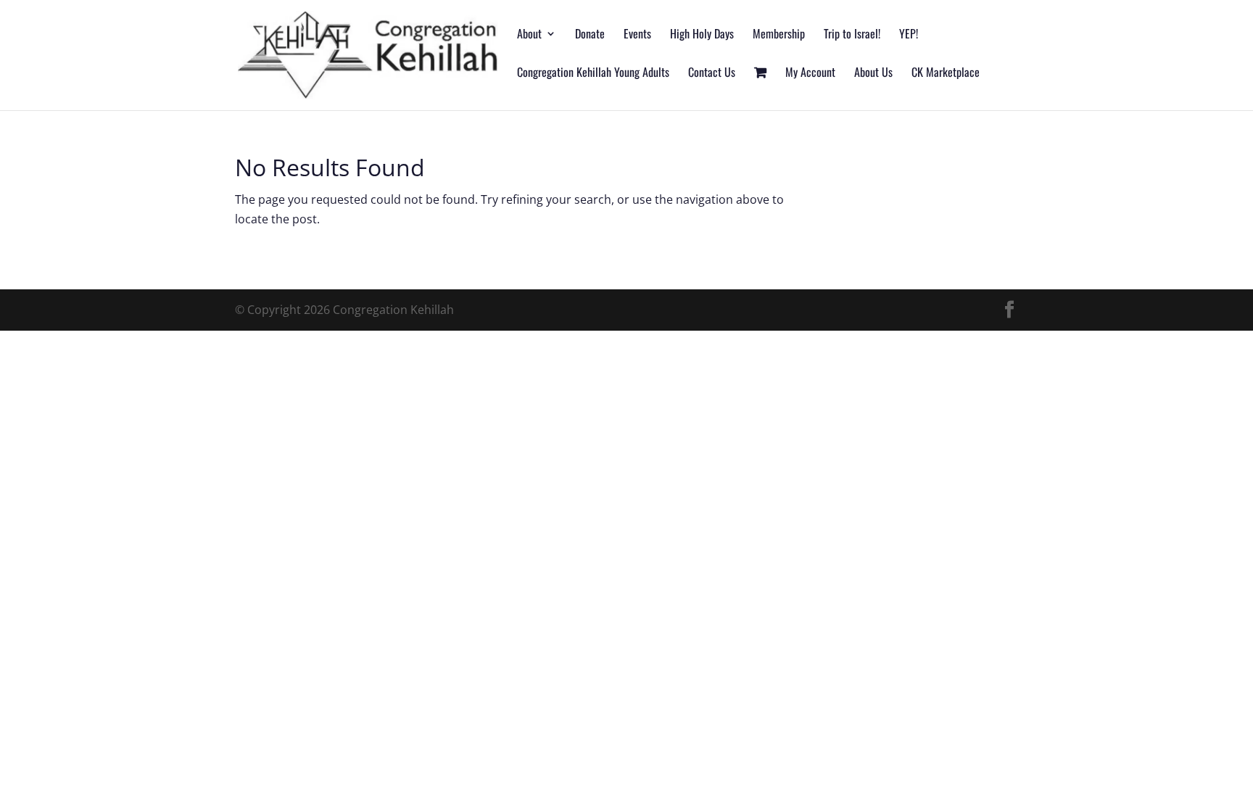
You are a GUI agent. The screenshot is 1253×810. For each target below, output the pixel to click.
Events (637, 35)
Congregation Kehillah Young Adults (593, 73)
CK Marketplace (945, 73)
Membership (779, 35)
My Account (810, 73)
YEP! (908, 35)
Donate (590, 35)
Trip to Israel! (852, 35)
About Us (873, 73)
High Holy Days (702, 35)
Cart (760, 88)
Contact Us (711, 73)
